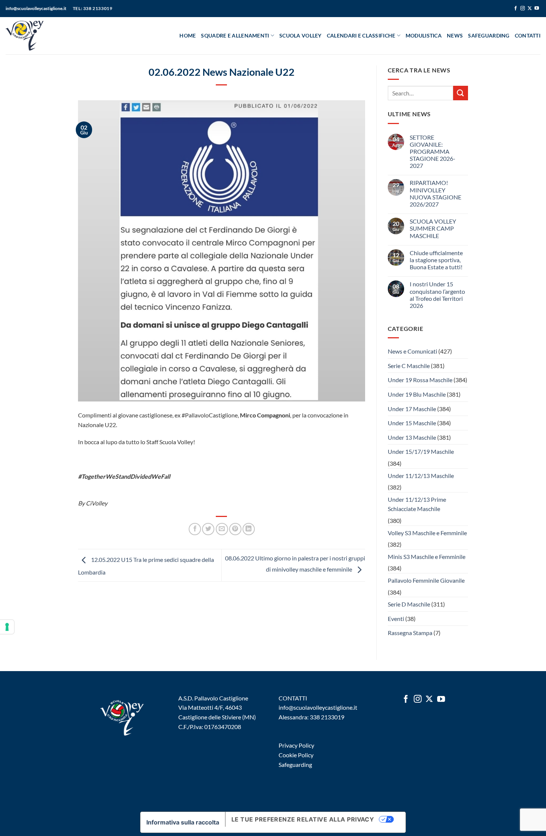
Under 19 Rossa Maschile (420, 379)
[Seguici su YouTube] (536, 8)
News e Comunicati (412, 351)
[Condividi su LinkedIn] (249, 529)
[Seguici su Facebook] (515, 8)
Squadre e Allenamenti (235, 35)
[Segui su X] (529, 8)
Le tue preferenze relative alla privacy (302, 819)
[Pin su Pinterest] (235, 529)
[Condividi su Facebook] (195, 529)
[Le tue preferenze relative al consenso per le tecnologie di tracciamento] (7, 627)
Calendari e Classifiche (361, 35)
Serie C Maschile (409, 365)
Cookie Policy (296, 754)
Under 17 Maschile (412, 408)
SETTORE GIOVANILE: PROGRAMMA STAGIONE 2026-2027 (432, 151)
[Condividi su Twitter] (208, 529)
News (455, 35)
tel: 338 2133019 (93, 8)
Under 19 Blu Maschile (417, 394)
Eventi (396, 618)
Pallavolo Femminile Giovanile (426, 580)
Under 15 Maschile (412, 422)
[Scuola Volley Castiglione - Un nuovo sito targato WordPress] (38, 35)
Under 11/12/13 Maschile (421, 475)
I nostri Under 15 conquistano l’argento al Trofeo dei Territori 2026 (437, 294)
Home (187, 35)
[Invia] (460, 93)
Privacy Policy (296, 745)
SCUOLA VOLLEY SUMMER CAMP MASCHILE (433, 228)
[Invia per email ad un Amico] (222, 529)
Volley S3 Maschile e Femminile (427, 532)
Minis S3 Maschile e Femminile (426, 556)
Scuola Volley (300, 35)
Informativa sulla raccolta (182, 822)
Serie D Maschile (409, 604)
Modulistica (424, 35)
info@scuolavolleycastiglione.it (36, 8)
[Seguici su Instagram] (522, 8)
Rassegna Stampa (410, 632)
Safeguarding (488, 35)
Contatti (527, 35)
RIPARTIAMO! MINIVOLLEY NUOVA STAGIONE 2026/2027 (435, 193)
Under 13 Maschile (412, 437)
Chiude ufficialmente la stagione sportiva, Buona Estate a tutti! (436, 259)
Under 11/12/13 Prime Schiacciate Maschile (417, 504)
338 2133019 (327, 716)
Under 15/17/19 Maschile (421, 451)
